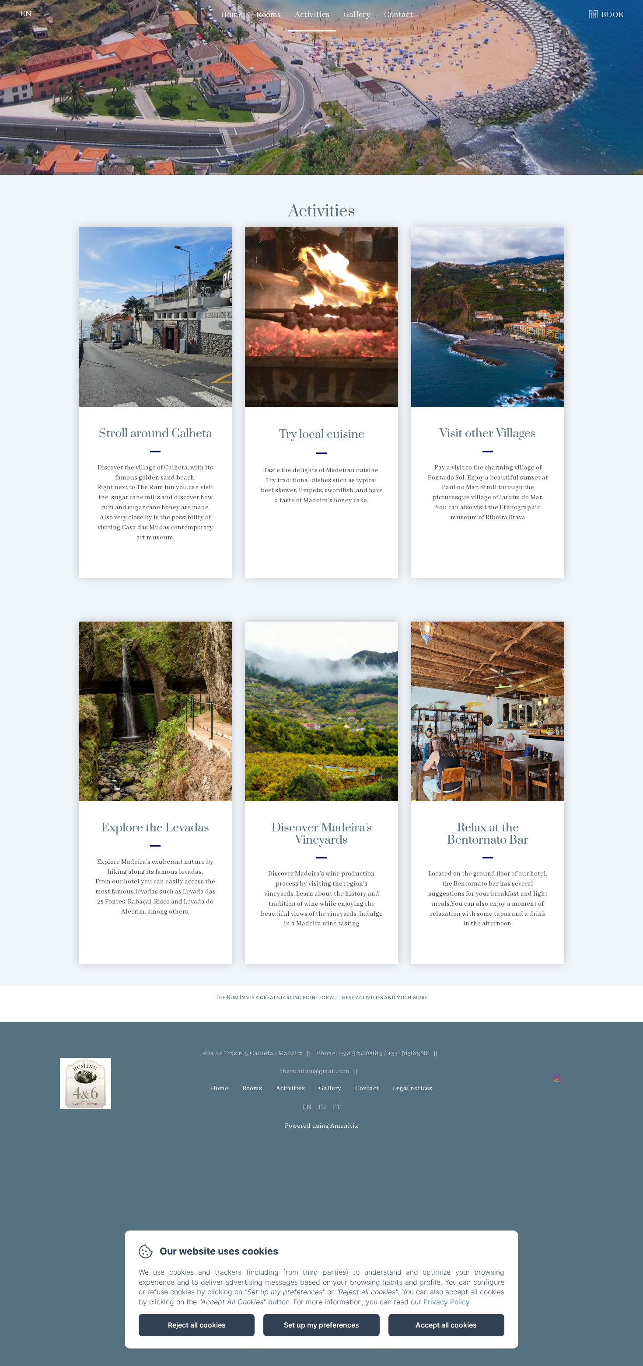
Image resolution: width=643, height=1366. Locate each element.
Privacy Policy (446, 1301)
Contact (398, 15)
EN (307, 1107)
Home (231, 15)
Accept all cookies (446, 1325)
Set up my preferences (321, 1325)
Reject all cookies (197, 1325)
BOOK (612, 15)
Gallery (356, 15)
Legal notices (412, 1088)
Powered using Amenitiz (321, 1126)
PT (337, 1107)
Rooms (268, 15)
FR (322, 1107)
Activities (312, 15)
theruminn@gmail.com (314, 1071)
